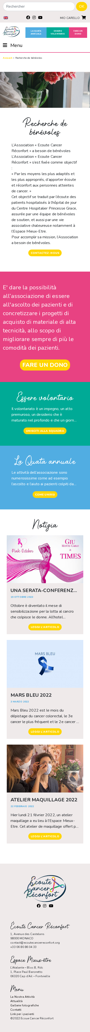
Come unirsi (45, 494)
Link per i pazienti (22, 1014)
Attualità (16, 1001)
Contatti (15, 1010)
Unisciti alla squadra (45, 431)
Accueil (7, 58)
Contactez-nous (45, 253)
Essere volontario (58, 32)
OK (81, 6)
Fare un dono (78, 32)
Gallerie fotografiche (24, 1005)
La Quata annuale (36, 32)
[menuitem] (6, 17)
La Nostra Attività (22, 997)
